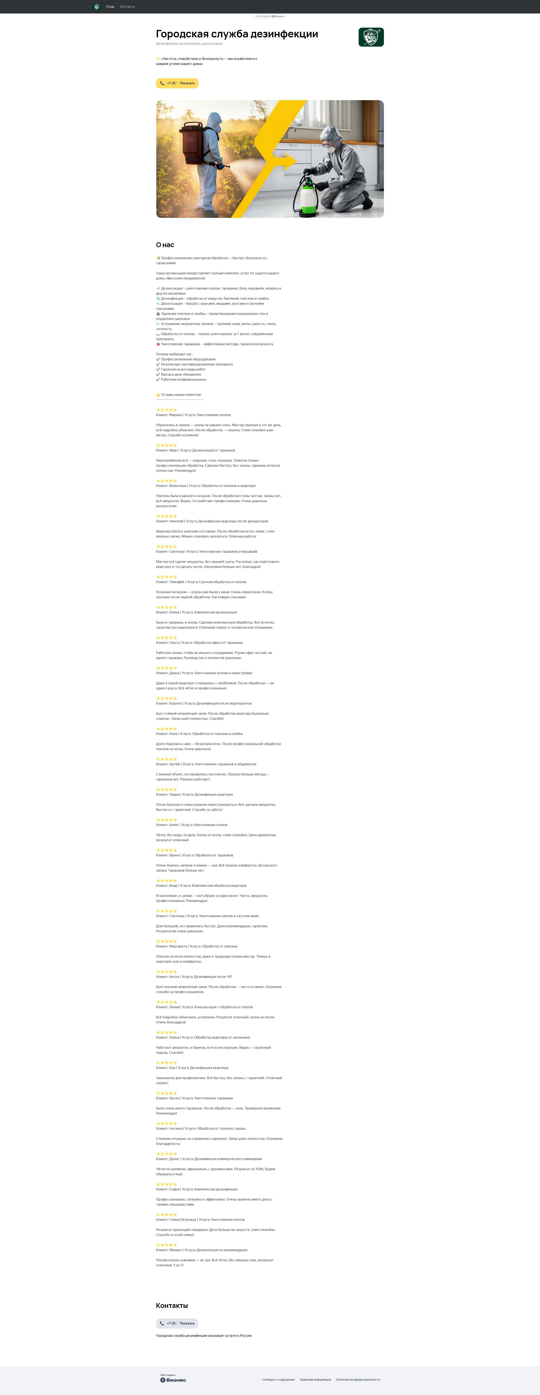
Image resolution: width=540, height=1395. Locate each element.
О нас (110, 7)
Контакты (127, 7)
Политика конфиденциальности (358, 1379)
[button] (177, 83)
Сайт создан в (263, 16)
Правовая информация (315, 1379)
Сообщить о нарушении (278, 1379)
